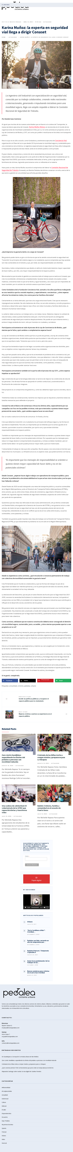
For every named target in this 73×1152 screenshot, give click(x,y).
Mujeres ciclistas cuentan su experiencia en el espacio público (35, 714)
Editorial (4, 1106)
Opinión (4, 1128)
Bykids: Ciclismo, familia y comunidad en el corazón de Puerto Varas (49, 808)
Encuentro (5, 1117)
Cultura (4, 1102)
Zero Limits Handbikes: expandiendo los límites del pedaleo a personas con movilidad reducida (13, 758)
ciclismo (21, 686)
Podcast (4, 1132)
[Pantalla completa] (47, 907)
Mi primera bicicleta (7, 1124)
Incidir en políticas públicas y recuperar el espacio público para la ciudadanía (34, 699)
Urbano (4, 1135)
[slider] (35, 907)
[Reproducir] (25, 907)
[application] (36, 901)
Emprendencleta (6, 1113)
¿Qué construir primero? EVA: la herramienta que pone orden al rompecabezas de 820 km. (28, 1068)
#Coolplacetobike (7, 1091)
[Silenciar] (44, 907)
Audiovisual (5, 1099)
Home (4, 37)
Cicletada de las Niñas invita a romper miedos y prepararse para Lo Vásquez (51, 757)
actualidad (13, 686)
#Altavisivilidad (6, 1087)
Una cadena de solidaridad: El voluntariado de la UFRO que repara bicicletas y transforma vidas (14, 809)
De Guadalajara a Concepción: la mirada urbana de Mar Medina (20, 1056)
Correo (27, 856)
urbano (33, 686)
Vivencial (4, 1143)
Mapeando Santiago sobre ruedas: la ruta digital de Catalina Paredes (21, 1071)
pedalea (27, 686)
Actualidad (47, 22)
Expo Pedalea (6, 1121)
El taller (4, 1110)
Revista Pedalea (15, 22)
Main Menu (6, 4)
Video (3, 1139)
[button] (36, 901)
